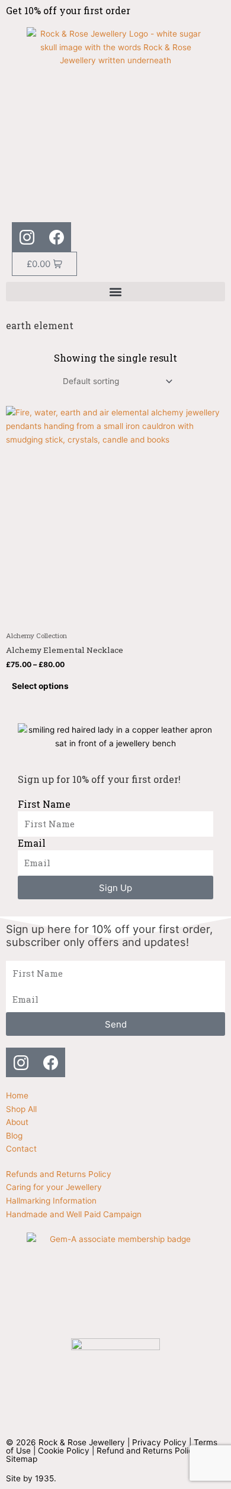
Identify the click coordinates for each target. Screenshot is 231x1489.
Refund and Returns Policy (147, 1450)
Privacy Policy (159, 1442)
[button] (115, 291)
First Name (44, 804)
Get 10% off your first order (68, 10)
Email (32, 843)
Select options (40, 686)
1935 (44, 1478)
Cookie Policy (63, 1450)
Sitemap (21, 1459)
